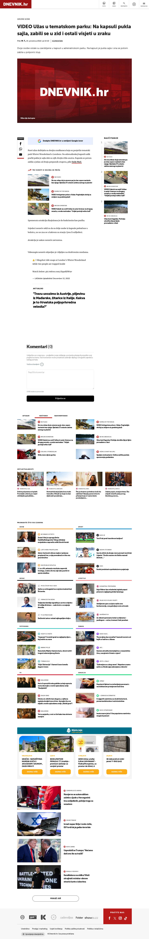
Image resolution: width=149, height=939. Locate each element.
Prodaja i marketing (39, 929)
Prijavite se (60, 398)
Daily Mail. (77, 162)
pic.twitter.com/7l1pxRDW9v (59, 271)
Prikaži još (55, 898)
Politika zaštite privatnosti (75, 929)
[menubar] (134, 4)
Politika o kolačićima (95, 929)
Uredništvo (25, 929)
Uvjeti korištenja (56, 929)
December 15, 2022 (61, 279)
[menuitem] (134, 4)
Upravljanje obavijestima (34, 934)
